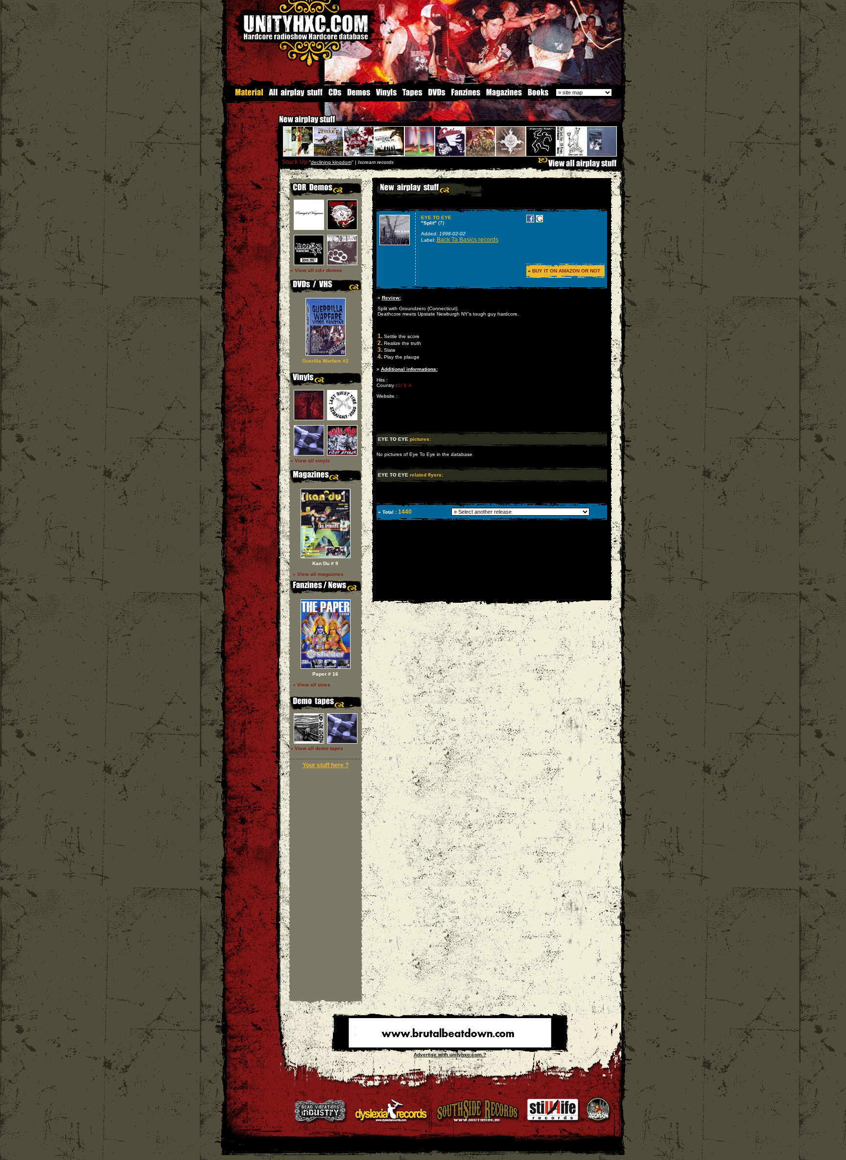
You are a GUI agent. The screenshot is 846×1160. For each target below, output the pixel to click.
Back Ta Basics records (467, 239)
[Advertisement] (491, 593)
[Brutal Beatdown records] (449, 1045)
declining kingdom (331, 162)
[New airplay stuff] (274, 124)
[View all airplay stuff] (580, 165)
